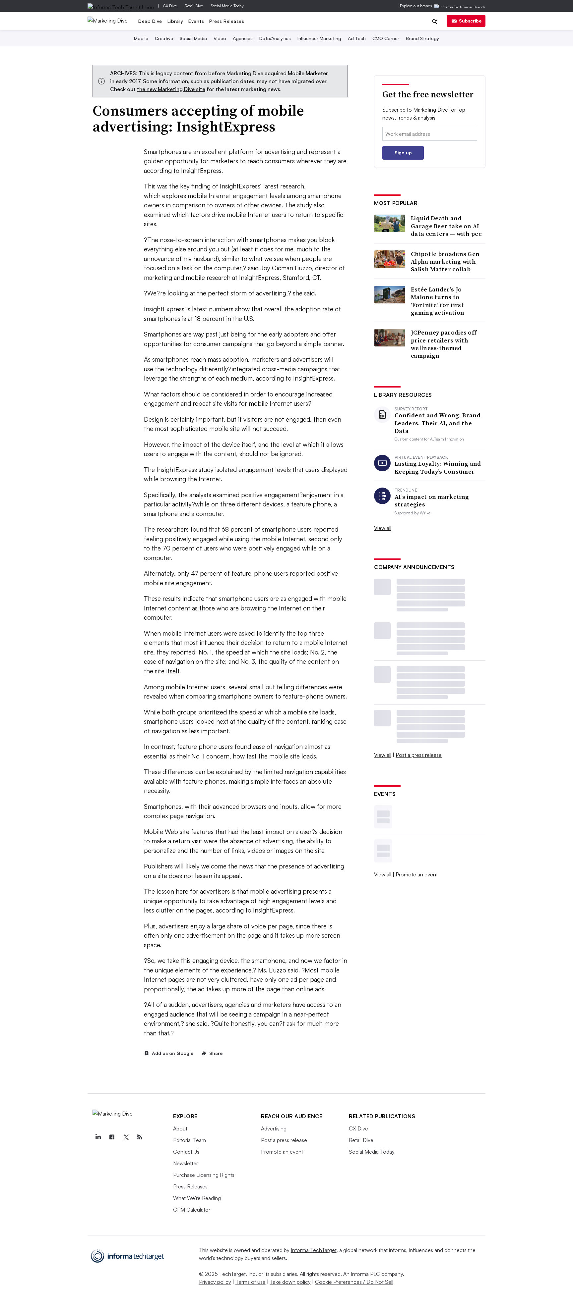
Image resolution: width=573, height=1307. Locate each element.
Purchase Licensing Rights (203, 1175)
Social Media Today (227, 5)
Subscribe (470, 21)
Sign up (403, 152)
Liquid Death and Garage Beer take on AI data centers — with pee (446, 225)
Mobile (141, 38)
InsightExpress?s (167, 309)
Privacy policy (215, 1282)
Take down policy (290, 1282)
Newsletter (185, 1163)
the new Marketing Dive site (171, 89)
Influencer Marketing (319, 38)
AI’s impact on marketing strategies (432, 500)
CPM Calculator (191, 1209)
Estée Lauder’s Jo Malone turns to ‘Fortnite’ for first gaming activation (437, 301)
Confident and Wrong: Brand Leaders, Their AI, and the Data (437, 423)
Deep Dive (150, 21)
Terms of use (250, 1282)
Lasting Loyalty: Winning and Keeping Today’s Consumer (438, 467)
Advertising (273, 1128)
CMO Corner (385, 38)
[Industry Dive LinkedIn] (98, 1137)
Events (196, 21)
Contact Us (186, 1151)
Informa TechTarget (314, 1250)
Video (220, 38)
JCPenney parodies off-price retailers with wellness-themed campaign (445, 344)
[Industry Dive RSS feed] (140, 1137)
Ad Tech (357, 38)
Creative (164, 38)
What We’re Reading (197, 1198)
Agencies (243, 38)
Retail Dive (194, 5)
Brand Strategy (422, 38)
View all (382, 528)
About (180, 1128)
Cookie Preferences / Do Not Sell (354, 1282)
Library (175, 21)
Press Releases (226, 21)
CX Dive (170, 5)
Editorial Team (189, 1140)
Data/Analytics (275, 38)
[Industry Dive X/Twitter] (126, 1137)
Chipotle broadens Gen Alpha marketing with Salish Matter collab (445, 261)
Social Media (193, 38)
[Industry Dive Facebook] (112, 1137)
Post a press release (419, 755)
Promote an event (417, 874)
